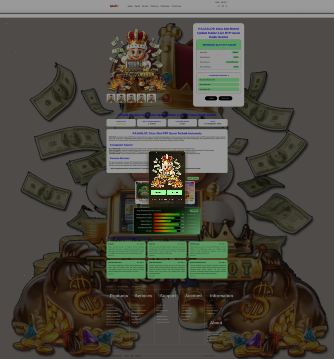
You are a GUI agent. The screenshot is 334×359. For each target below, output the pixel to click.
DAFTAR (175, 192)
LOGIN (158, 192)
